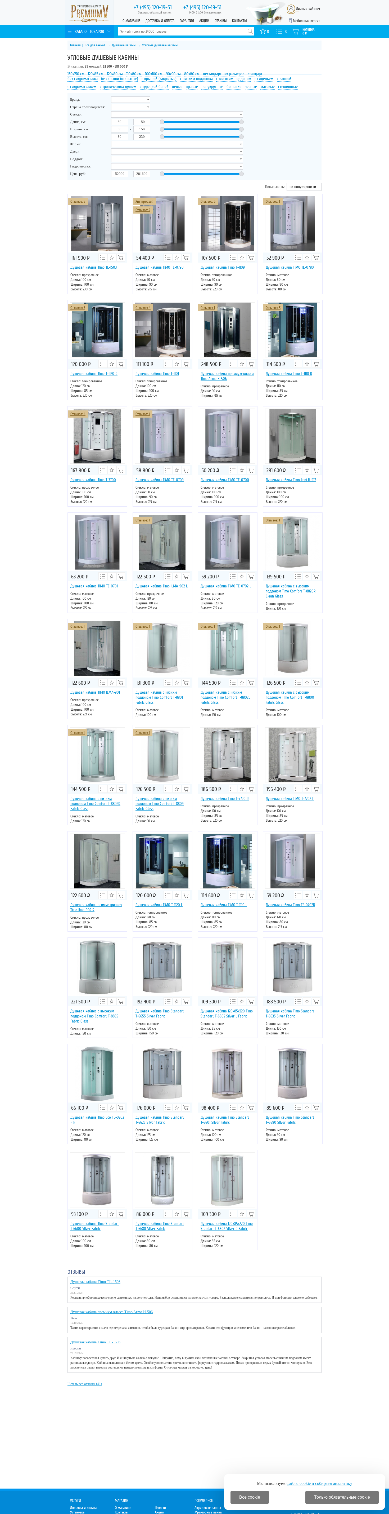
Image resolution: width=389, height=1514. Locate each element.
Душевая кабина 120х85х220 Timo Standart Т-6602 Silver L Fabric (227, 1014)
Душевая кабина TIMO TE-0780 (290, 267)
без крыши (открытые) (119, 78)
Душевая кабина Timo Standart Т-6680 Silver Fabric (159, 1226)
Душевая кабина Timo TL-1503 (93, 267)
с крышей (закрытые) (159, 78)
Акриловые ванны (208, 1508)
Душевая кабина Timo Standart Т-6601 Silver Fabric (225, 1120)
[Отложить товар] (111, 258)
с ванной (284, 78)
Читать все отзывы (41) (84, 1384)
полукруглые (212, 86)
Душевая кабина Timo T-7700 (93, 479)
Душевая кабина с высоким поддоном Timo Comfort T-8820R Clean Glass (291, 591)
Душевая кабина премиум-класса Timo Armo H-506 (227, 376)
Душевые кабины (123, 45)
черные (251, 86)
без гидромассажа (82, 78)
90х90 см (173, 74)
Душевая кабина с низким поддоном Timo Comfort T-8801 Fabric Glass (159, 697)
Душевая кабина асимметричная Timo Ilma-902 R (96, 907)
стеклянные (288, 86)
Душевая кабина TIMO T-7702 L (290, 798)
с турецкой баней (154, 86)
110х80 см (134, 74)
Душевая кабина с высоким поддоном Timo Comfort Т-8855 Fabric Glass (94, 1016)
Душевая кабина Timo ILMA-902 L (161, 586)
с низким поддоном (196, 78)
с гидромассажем (81, 86)
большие (234, 86)
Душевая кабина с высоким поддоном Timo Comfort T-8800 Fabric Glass (290, 697)
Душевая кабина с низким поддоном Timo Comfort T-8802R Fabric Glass (95, 803)
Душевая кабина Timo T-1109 (223, 267)
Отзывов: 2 (142, 210)
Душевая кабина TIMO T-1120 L (159, 904)
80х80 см (192, 74)
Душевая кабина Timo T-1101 (157, 373)
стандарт (255, 74)
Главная (75, 45)
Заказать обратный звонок (154, 12)
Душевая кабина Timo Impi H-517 (291, 479)
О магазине (131, 21)
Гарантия (187, 21)
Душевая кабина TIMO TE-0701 (94, 586)
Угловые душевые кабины (160, 45)
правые (192, 86)
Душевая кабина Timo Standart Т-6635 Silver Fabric (290, 1014)
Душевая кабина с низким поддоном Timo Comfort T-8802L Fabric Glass (225, 697)
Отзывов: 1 (273, 201)
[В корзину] (120, 258)
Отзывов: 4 (143, 308)
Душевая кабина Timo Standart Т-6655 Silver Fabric (159, 1014)
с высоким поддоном (233, 78)
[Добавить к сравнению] (102, 258)
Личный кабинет (308, 9)
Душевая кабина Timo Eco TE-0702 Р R (97, 1120)
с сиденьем (264, 78)
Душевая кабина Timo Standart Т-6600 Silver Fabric (94, 1226)
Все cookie (249, 1497)
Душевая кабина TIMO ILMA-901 (95, 692)
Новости (160, 1508)
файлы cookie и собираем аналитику (319, 1483)
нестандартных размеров (223, 74)
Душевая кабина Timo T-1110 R (289, 373)
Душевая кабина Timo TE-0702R (290, 904)
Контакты (239, 21)
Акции (204, 21)
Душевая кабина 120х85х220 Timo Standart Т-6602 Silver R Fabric (227, 1226)
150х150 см (75, 74)
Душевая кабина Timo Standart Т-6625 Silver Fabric (159, 1120)
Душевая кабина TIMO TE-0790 (159, 267)
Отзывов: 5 (77, 201)
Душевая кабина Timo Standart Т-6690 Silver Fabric (290, 1120)
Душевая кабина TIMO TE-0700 (225, 479)
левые (177, 86)
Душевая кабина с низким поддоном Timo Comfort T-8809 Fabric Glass (159, 803)
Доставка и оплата (160, 21)
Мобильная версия (306, 21)
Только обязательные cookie (342, 1497)
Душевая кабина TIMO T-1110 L (224, 904)
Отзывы (221, 21)
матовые (267, 86)
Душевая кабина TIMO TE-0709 (159, 479)
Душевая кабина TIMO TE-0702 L (226, 586)
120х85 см (95, 74)
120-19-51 (153, 7)
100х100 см (153, 74)
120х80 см (115, 74)
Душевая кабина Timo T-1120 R (93, 373)
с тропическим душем (118, 86)
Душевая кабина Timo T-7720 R (225, 798)
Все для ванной (95, 45)
